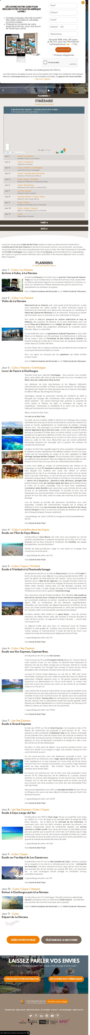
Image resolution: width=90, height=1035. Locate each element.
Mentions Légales (42, 79)
